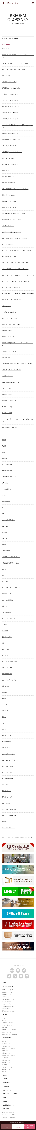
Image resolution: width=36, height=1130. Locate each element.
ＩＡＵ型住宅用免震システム (10, 661)
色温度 (4, 729)
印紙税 (4, 452)
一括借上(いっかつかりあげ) (10, 133)
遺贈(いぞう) (5, 170)
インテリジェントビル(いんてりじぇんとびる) (15, 263)
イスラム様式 (6, 803)
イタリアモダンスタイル (9, 680)
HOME (4, 982)
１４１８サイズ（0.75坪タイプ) (11, 587)
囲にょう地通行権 (7, 464)
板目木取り (5, 581)
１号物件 (4, 458)
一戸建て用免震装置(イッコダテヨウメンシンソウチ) (17, 363)
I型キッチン (5, 495)
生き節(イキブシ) (7, 413)
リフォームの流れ (6, 1001)
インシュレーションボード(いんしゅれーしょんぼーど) (18, 293)
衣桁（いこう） (6, 791)
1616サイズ (5, 624)
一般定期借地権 (6, 612)
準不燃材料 (5, 631)
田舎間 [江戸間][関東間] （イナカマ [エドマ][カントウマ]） (17, 344)
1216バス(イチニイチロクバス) (11, 382)
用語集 (4, 1097)
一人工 (4, 433)
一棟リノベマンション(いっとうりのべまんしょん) (16, 100)
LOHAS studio (10, 3)
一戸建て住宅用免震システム (10, 563)
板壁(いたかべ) (6, 48)
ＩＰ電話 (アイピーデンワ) (9, 427)
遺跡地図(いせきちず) (8, 176)
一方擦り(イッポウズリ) (9, 351)
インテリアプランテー (8, 520)
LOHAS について (6, 997)
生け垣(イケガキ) (7, 406)
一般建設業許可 (6, 489)
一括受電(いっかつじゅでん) (10, 145)
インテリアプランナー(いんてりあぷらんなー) (15, 269)
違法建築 (4, 532)
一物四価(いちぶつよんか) (9, 82)
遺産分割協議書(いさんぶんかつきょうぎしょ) (15, 189)
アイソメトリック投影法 (9, 809)
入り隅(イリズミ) (7, 330)
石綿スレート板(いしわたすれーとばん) (13, 69)
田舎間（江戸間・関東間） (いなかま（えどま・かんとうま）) (18, 56)
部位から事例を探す (7, 1032)
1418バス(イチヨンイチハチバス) (11, 370)
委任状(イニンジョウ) (8, 336)
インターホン (6, 747)
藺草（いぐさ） (6, 649)
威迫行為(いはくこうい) (9, 207)
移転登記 (4, 606)
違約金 (4, 544)
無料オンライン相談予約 (8, 1112)
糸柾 (3, 575)
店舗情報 (5, 1075)
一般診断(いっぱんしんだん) (10, 94)
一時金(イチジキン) (7, 388)
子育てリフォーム (6, 1069)
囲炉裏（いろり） (7, 735)
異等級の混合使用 (7, 470)
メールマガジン (6, 1082)
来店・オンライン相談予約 (29, 1126)
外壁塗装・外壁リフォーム (8, 1055)
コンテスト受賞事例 (7, 1025)
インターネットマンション (9, 318)
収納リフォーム (6, 1072)
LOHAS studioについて (8, 986)
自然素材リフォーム (7, 994)
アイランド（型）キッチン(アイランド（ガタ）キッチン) (17, 420)
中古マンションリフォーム (8, 1048)
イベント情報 (6, 1086)
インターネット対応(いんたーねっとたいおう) (15, 281)
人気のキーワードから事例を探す (10, 1034)
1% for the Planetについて (8, 1006)
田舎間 (4, 446)
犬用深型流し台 (6, 594)
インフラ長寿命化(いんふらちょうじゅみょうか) (16, 238)
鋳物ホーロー (6, 711)
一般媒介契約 (6, 550)
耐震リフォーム (6, 1053)
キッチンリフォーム (7, 1057)
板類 (3, 514)
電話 (6, 1126)
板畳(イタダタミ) (7, 394)
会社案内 (5, 1078)
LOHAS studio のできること (9, 999)
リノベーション (6, 1043)
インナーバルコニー (7, 667)
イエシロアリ (6, 655)
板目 (3, 643)
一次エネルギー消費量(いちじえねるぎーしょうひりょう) (17, 126)
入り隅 (4, 440)
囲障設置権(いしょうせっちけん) (11, 219)
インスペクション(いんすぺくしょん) (12, 287)
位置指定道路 (6, 686)
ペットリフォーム (6, 1064)
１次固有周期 (6, 501)
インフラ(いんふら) (7, 244)
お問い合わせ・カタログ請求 (9, 1117)
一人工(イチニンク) (7, 376)
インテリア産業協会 (7, 600)
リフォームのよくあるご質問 (10, 1093)
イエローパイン (6, 569)
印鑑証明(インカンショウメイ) (11, 324)
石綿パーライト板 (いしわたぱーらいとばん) (15, 63)
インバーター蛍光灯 (7, 778)
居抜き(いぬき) (6, 75)
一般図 (4, 698)
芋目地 (4, 717)
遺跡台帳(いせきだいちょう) (10, 182)
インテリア (5, 526)
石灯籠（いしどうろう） (9, 797)
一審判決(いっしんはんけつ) (10, 112)
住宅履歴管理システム (8, 1105)
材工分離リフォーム (7, 992)
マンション (4, 1020)
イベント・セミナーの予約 (8, 1114)
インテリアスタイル (7, 766)
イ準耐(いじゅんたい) (8, 226)
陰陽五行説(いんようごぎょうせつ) (12, 88)
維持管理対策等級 (7, 674)
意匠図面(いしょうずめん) (9, 201)
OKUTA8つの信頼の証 (7, 990)
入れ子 (4, 723)
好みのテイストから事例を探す (9, 1029)
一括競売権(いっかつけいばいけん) (12, 152)
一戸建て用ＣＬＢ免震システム (11, 557)
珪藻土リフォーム (6, 1062)
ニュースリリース (7, 1090)
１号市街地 (5, 483)
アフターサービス (6, 1004)
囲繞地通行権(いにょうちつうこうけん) (13, 213)
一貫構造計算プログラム (9, 477)
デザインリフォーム (7, 1067)
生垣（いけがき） (7, 637)
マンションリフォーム (7, 1041)
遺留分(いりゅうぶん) (8, 158)
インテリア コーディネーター (10, 760)
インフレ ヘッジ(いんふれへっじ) (11, 232)
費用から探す (5, 1027)
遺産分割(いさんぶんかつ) (9, 195)
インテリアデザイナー (8, 618)
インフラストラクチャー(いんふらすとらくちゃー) (16, 250)
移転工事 (4, 538)
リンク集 (5, 1101)
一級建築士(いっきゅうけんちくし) (12, 139)
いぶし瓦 (4, 704)
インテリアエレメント (8, 754)
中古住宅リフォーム (7, 1050)
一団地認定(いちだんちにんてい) (11, 106)
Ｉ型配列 (4, 821)
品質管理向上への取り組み (8, 1011)
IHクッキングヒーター (8, 828)
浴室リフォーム (6, 1060)
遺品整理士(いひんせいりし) (10, 164)
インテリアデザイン (7, 772)
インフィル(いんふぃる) (9, 256)
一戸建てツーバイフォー (8, 1022)
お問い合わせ (6, 1108)
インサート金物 (6, 741)
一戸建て (4, 1018)
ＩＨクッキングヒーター (9, 815)
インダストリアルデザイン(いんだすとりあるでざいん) (18, 275)
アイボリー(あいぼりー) (9, 312)
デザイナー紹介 (6, 1008)
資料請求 (18, 1126)
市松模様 (4, 692)
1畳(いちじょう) (6, 306)
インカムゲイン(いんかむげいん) (11, 299)
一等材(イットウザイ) (8, 357)
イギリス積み (6, 784)
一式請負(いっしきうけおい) (10, 119)
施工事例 (5, 1014)
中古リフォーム (6, 1046)
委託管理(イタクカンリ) (9, 400)
